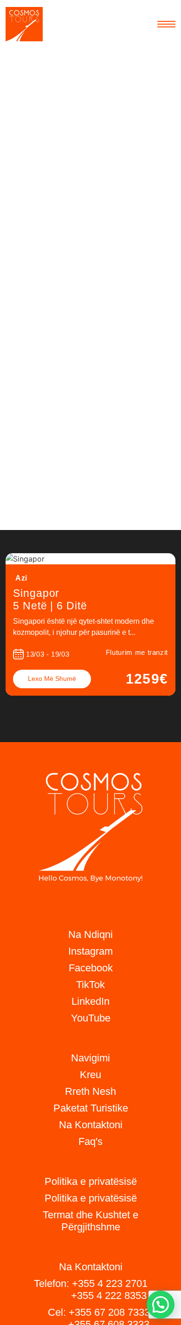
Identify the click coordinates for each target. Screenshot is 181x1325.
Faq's (90, 1141)
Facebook (91, 968)
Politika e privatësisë (91, 1198)
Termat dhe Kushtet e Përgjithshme (90, 1221)
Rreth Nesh (90, 1091)
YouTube (90, 1018)
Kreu (90, 1074)
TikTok (90, 984)
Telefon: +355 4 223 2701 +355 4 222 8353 (91, 1289)
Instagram (90, 951)
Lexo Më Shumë (52, 678)
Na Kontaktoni (91, 1125)
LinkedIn (90, 1001)
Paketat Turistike (90, 1108)
